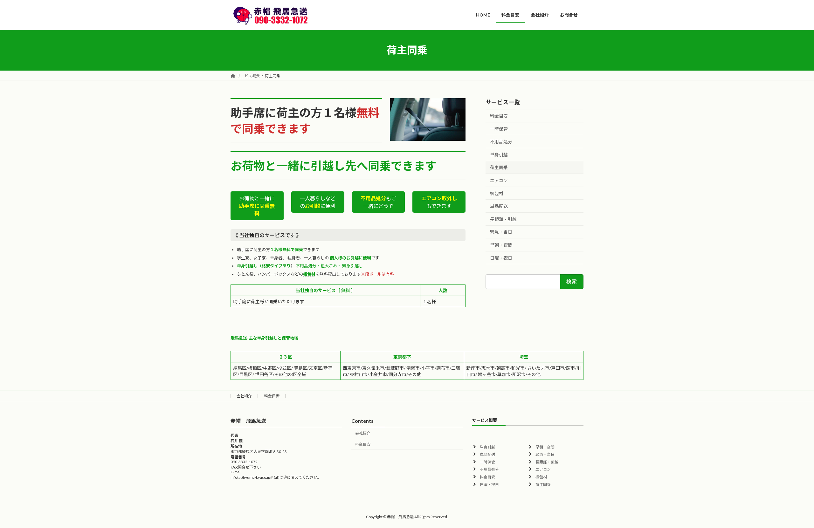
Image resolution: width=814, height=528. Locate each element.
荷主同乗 (499, 167)
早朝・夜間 (501, 245)
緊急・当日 (501, 232)
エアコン (499, 180)
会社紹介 (244, 396)
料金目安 (499, 116)
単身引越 (499, 154)
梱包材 (496, 193)
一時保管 (499, 128)
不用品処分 (501, 141)
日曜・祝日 (501, 257)
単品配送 (499, 206)
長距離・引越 (503, 219)
